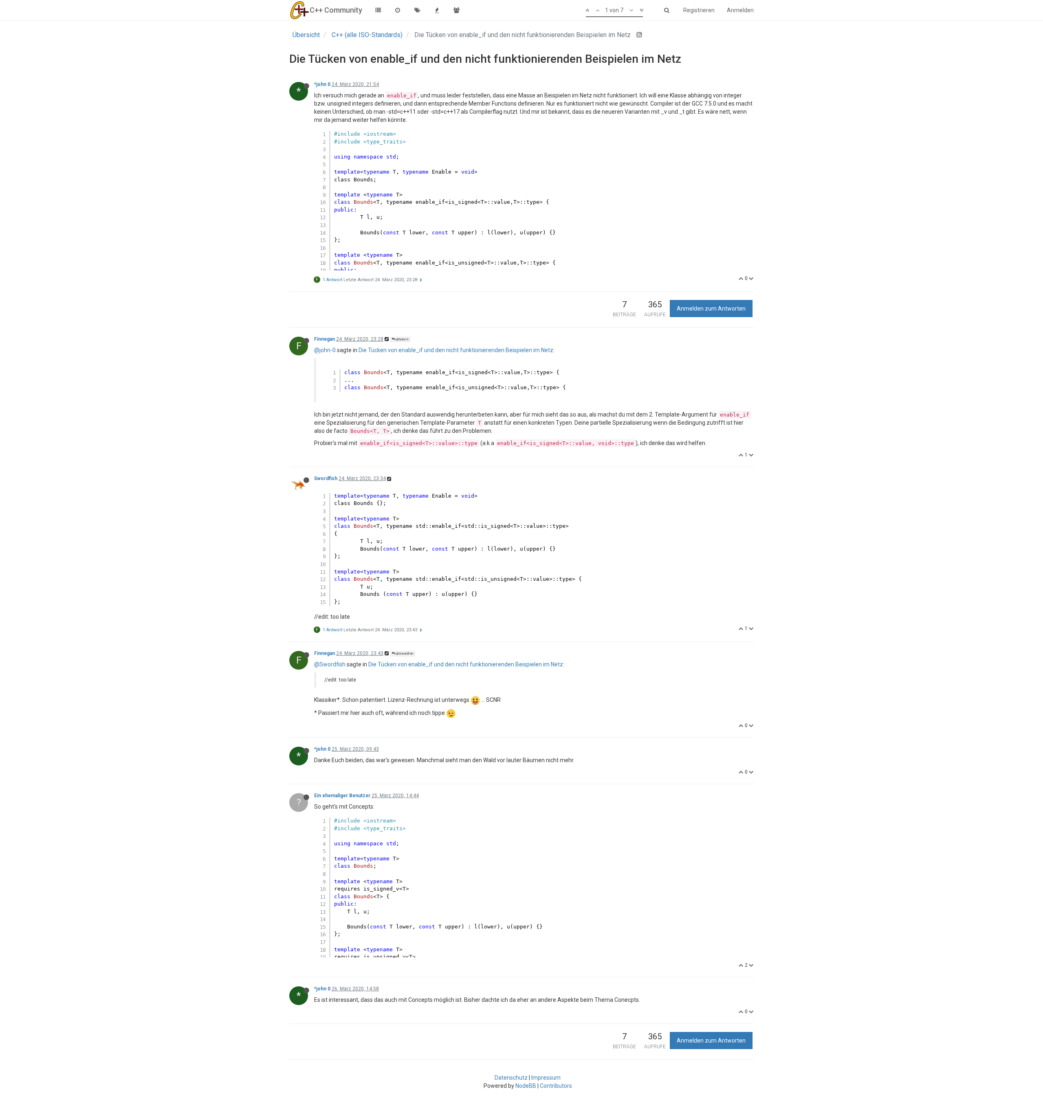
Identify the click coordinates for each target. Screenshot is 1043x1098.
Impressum (546, 1077)
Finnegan (324, 339)
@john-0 (325, 350)
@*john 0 (402, 339)
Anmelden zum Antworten (711, 308)
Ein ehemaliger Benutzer (342, 795)
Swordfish (325, 478)
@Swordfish (404, 653)
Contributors (556, 1086)
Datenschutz (511, 1077)
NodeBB (525, 1086)
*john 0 (322, 84)
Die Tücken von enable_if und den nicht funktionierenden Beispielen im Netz (456, 350)
